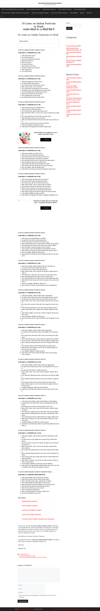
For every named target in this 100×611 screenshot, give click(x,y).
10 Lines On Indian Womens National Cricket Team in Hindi (32, 557)
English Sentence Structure (49, 9)
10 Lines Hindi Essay (24, 554)
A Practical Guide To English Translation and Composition (15, 12)
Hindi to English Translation (64, 9)
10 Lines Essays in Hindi (79, 9)
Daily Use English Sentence (73, 52)
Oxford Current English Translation (40, 12)
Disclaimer (71, 609)
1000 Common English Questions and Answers (12, 9)
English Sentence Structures (74, 56)
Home (54, 609)
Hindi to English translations (73, 64)
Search (68, 23)
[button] (1, 16)
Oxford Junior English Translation (59, 12)
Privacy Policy (65, 609)
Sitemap (83, 609)
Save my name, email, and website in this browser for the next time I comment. (37, 596)
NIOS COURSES (74, 12)
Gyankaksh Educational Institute (50, 3)
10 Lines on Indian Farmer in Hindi (27, 555)
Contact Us (89, 12)
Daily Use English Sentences (33, 9)
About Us (82, 12)
